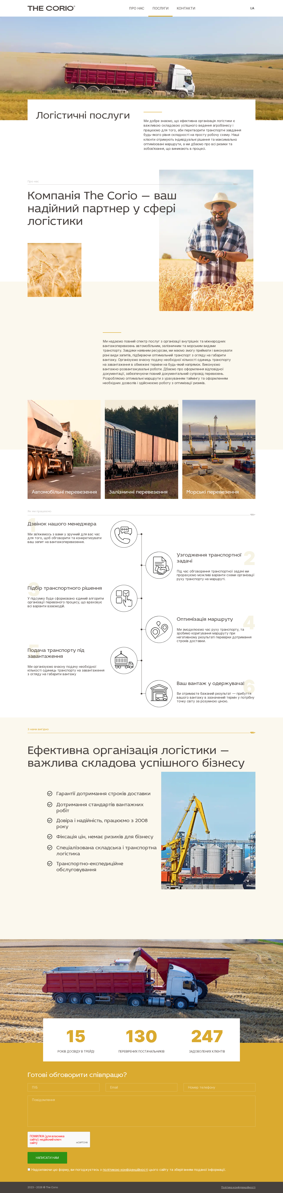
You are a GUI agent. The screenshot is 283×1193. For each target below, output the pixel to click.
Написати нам (47, 1157)
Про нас (136, 8)
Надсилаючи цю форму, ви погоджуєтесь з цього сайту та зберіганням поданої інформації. (128, 1170)
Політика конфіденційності (238, 1187)
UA (252, 8)
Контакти (186, 8)
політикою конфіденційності (125, 1170)
